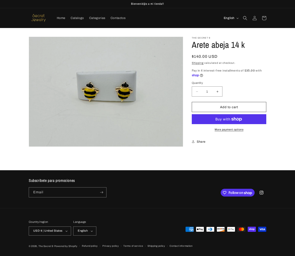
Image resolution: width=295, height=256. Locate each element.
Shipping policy (156, 246)
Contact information (181, 246)
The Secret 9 (45, 246)
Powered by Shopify (66, 246)
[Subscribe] (101, 192)
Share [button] (201, 141)
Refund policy (90, 246)
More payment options (229, 129)
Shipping (198, 62)
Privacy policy (110, 246)
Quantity (197, 82)
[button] (245, 18)
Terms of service (133, 246)
